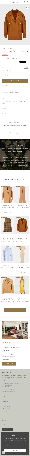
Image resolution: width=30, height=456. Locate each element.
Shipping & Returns (6, 401)
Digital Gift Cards (5, 408)
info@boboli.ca (5, 351)
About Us (4, 399)
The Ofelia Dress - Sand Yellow (22, 299)
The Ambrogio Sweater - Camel (7, 299)
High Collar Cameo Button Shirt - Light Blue (7, 269)
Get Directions (9, 363)
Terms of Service (5, 411)
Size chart (26, 67)
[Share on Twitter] (12, 133)
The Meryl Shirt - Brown (22, 239)
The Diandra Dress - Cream (22, 268)
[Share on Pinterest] (14, 133)
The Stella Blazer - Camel (8, 208)
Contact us (18, 126)
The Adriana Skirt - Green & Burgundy (8, 239)
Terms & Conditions (6, 406)
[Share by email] (17, 133)
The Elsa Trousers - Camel (22, 208)
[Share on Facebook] (10, 133)
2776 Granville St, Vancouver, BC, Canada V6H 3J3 (13, 383)
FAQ (3, 403)
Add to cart (15, 80)
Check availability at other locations (11, 92)
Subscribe (15, 450)
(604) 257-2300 (5, 350)
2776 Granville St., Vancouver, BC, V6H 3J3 (11, 347)
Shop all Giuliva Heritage (15, 310)
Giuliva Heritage (7, 48)
